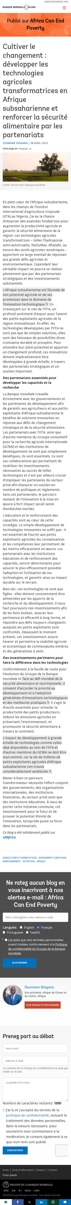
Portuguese (15, 932)
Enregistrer (15, 1150)
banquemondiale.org (56, 2)
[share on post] (30, 1202)
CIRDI (36, 1190)
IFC (20, 1190)
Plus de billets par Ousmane (42, 1005)
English (29, 927)
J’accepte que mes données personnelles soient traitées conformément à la (37, 946)
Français (23, 148)
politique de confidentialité (27, 1115)
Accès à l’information (23, 1170)
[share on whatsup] (53, 1202)
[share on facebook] (18, 1202)
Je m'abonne (19, 962)
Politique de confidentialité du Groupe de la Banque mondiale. (37, 948)
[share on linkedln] (41, 1202)
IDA (13, 1190)
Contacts (52, 1170)
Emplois (41, 1170)
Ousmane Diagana (15, 143)
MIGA (28, 1190)
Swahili (35, 932)
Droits (6, 1170)
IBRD (6, 1190)
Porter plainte (10, 1175)
